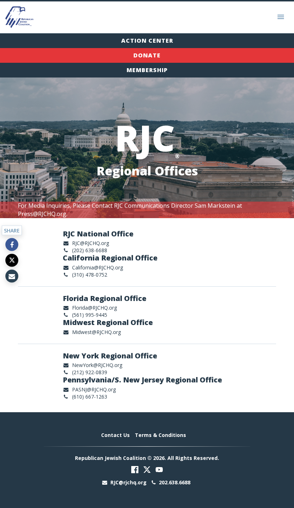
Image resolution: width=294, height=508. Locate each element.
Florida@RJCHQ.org (94, 307)
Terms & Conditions (160, 435)
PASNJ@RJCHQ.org (94, 389)
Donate (147, 55)
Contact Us (115, 435)
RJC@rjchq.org (128, 482)
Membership (147, 70)
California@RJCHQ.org (97, 267)
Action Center (147, 40)
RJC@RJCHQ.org (90, 243)
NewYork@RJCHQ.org (97, 365)
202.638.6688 (173, 482)
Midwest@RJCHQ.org (96, 332)
